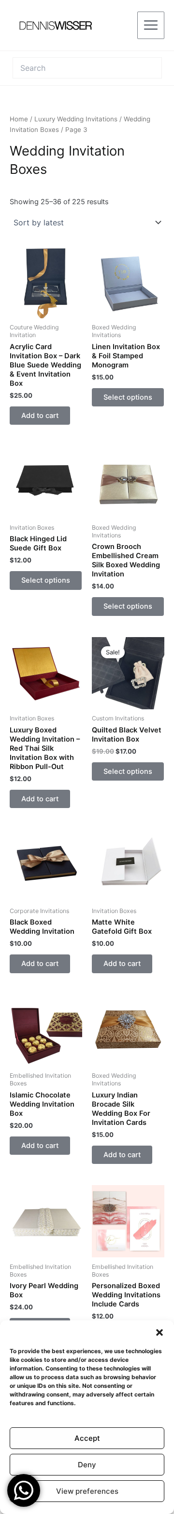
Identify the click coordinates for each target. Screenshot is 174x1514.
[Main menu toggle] (150, 25)
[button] (159, 1332)
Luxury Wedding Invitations (75, 119)
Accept (87, 1438)
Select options (127, 397)
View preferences (87, 1491)
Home (19, 119)
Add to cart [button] (39, 415)
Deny (87, 1464)
